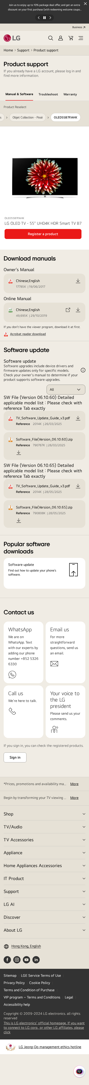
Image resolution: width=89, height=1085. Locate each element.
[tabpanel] (44, 349)
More (74, 784)
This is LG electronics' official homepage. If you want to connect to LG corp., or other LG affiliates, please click (44, 1027)
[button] (50, 38)
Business (77, 27)
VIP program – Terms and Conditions (32, 997)
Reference (23, 424)
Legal (69, 997)
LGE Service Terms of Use (41, 975)
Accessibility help (17, 1004)
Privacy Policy (14, 983)
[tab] (19, 95)
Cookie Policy (39, 983)
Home (8, 50)
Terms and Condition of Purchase (29, 990)
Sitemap (10, 975)
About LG (13, 930)
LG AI (9, 904)
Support (23, 50)
